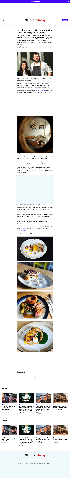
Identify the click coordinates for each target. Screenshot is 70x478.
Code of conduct (42, 463)
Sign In (60, 20)
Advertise (27, 463)
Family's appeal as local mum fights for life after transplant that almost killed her (43, 408)
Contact (31, 463)
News (3, 404)
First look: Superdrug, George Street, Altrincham (8, 407)
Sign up (19, 463)
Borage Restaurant (21, 227)
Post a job (36, 463)
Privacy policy (49, 463)
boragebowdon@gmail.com (23, 230)
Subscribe (65, 20)
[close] (69, 1)
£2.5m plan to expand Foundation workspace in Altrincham (60, 407)
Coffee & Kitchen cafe (40, 90)
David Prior (19, 46)
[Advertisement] (35, 10)
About (23, 463)
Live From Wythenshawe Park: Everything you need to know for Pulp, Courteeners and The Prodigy (26, 409)
